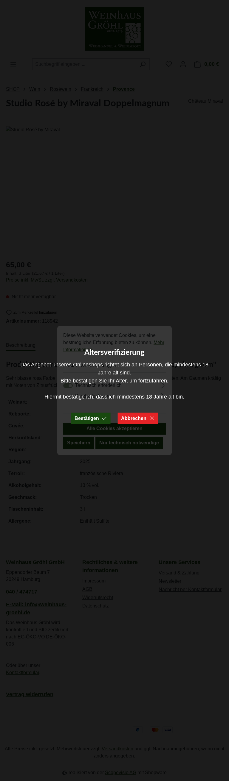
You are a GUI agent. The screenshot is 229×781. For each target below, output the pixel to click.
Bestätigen (87, 418)
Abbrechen (133, 418)
